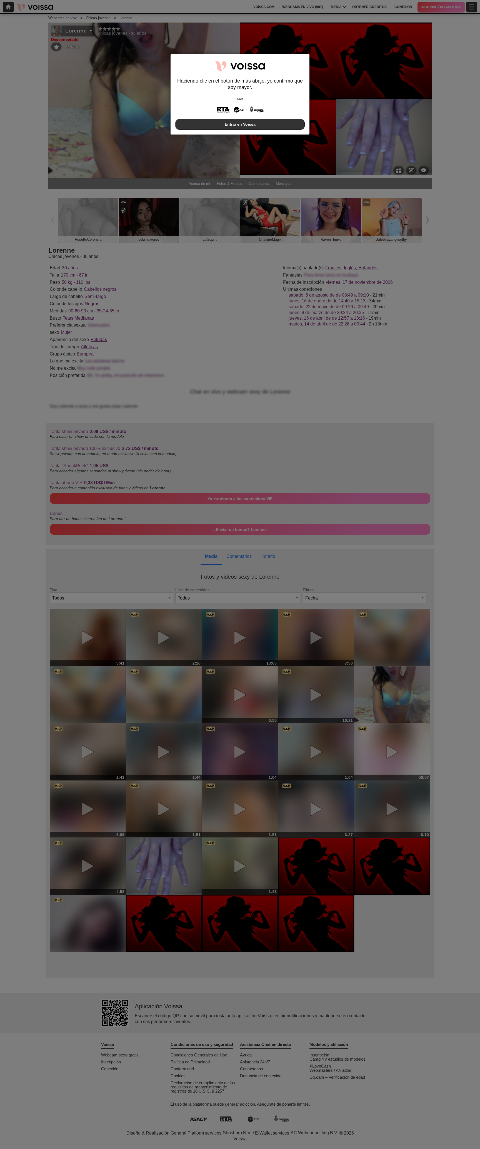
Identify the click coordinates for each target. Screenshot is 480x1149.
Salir (240, 98)
